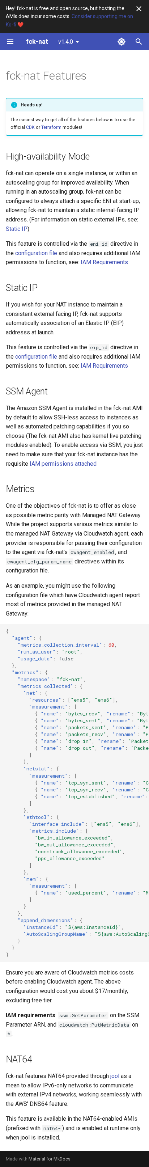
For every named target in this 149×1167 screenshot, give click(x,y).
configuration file (36, 253)
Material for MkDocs (50, 1159)
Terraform (51, 127)
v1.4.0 (65, 41)
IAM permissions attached (63, 463)
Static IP (16, 228)
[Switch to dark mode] (121, 41)
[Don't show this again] (139, 8)
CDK (30, 127)
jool (114, 1076)
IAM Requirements (104, 262)
